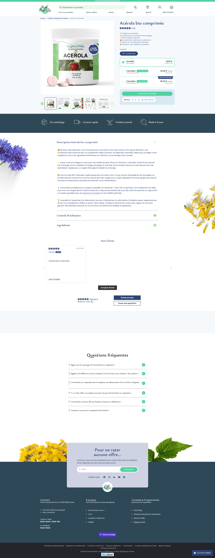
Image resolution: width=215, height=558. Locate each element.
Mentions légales (165, 546)
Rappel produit (139, 522)
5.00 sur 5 (93, 299)
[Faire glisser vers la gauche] (42, 103)
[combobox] (92, 7)
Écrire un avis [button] (127, 297)
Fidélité (91, 522)
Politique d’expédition (113, 546)
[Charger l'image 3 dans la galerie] (77, 103)
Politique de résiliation (108, 548)
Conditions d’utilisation (95, 546)
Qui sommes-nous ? (96, 510)
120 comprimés (128, 53)
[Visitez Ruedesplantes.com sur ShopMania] (107, 556)
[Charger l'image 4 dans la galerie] (90, 103)
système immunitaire (91, 193)
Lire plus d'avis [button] (107, 287)
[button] (66, 12)
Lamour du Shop (113, 551)
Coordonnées (128, 546)
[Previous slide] (44, 267)
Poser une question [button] (127, 303)
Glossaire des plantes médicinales (147, 514)
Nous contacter (49, 512)
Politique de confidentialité (75, 546)
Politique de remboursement (54, 546)
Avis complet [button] (54, 279)
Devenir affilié (139, 518)
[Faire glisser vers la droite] (112, 103)
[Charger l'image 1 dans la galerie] (51, 103)
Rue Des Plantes (92, 551)
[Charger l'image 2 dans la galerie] (64, 103)
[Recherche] (60, 7)
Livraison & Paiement (96, 518)
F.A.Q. (90, 514)
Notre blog (138, 510)
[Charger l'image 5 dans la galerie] (104, 103)
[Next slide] (171, 267)
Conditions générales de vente (146, 546)
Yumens (131, 551)
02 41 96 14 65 (48, 510)
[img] (54, 248)
